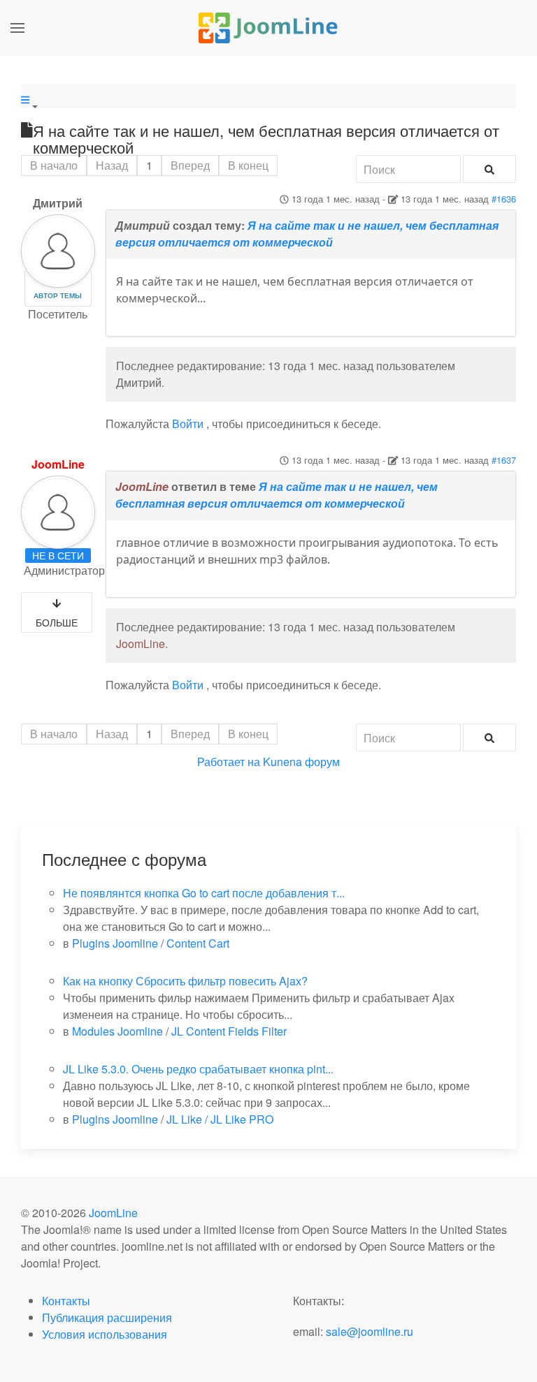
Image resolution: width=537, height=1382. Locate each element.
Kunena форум (301, 762)
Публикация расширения (107, 1317)
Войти (187, 424)
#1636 (504, 198)
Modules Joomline (117, 1031)
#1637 (504, 459)
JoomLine (58, 464)
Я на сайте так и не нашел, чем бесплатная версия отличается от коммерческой (307, 233)
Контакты (66, 1301)
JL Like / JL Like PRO (219, 1119)
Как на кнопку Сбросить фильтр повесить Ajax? (185, 981)
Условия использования (104, 1334)
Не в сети (58, 555)
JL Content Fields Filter (229, 1031)
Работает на (228, 762)
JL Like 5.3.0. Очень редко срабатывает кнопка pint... (198, 1069)
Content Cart (197, 943)
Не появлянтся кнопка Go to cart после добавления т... (204, 893)
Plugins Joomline (115, 943)
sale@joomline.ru (369, 1331)
